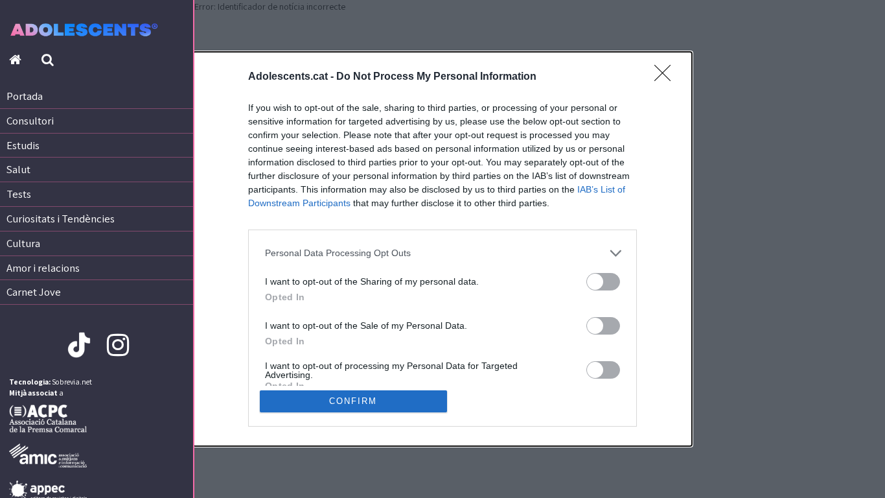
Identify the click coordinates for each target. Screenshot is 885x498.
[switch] (603, 281)
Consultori (30, 120)
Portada (24, 96)
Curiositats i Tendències (60, 218)
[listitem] (442, 253)
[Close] (666, 77)
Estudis (23, 145)
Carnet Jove (33, 292)
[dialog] (442, 249)
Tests (18, 194)
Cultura (23, 243)
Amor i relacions (43, 268)
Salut (18, 169)
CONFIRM (353, 401)
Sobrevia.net (72, 381)
